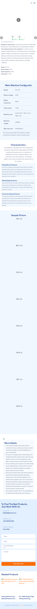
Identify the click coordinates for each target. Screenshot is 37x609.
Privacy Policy (28, 605)
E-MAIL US (6, 511)
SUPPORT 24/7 (7, 519)
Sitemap (21, 605)
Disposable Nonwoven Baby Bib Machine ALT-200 (8, 598)
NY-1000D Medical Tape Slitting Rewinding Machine (26, 598)
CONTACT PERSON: (8, 527)
